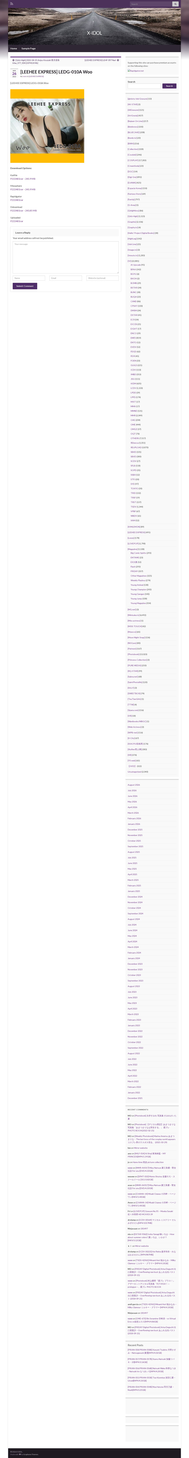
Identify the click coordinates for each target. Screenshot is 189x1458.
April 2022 (132, 1075)
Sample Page (29, 48)
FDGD (133, 351)
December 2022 (135, 1031)
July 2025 (132, 857)
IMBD (133, 374)
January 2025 (134, 891)
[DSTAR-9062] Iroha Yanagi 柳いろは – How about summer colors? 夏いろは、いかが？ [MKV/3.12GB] (151, 1237)
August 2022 (134, 1053)
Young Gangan (137, 594)
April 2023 (132, 1008)
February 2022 (134, 1087)
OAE (133, 420)
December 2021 (135, 1098)
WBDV (134, 516)
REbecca (135, 443)
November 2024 (135, 902)
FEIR (133, 356)
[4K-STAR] (133, 104)
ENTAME (135, 557)
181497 (144, 1228)
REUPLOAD (136, 447)
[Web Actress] (134, 727)
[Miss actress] (134, 620)
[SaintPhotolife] (135, 682)
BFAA (133, 269)
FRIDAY (134, 571)
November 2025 (135, 835)
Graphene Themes (30, 1454)
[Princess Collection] (137, 660)
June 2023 (132, 997)
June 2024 (132, 930)
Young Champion (138, 589)
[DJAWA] (132, 182)
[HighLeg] (132, 238)
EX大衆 (134, 562)
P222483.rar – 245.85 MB (23, 210)
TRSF (133, 497)
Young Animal (137, 585)
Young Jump (136, 598)
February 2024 (134, 952)
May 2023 (132, 1003)
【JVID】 (132, 766)
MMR (133, 415)
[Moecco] (132, 632)
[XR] (130, 755)
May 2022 (132, 1070)
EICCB (134, 324)
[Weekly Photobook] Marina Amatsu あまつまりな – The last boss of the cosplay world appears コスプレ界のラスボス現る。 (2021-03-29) (151, 1139)
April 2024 (132, 941)
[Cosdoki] (132, 154)
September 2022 (135, 1047)
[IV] (129, 261)
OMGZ (134, 429)
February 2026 (134, 818)
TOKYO (134, 488)
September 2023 (135, 980)
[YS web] (132, 760)
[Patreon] (132, 648)
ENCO (134, 333)
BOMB (134, 283)
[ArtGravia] (133, 115)
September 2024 (135, 913)
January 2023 (134, 1025)
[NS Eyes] (132, 643)
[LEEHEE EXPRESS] (36, 76)
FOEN (133, 360)
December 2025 (135, 829)
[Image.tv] (132, 250)
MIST (133, 401)
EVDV (133, 347)
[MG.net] (132, 609)
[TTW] (131, 704)
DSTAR (134, 315)
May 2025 (132, 868)
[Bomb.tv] (132, 138)
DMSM (134, 310)
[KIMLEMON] (134, 526)
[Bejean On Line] (135, 121)
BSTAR (134, 287)
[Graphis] (132, 222)
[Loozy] (131, 538)
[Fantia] (131, 199)
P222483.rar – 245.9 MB (22, 178)
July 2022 (132, 1059)
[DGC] (130, 171)
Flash (133, 566)
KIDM (133, 383)
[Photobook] (133, 654)
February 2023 (134, 1020)
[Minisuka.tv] (133, 615)
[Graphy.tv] (133, 227)
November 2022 (135, 1036)
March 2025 (133, 880)
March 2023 (133, 1014)
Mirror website (141, 1148)
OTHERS (135, 438)
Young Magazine (138, 603)
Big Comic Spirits (138, 553)
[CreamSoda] (134, 166)
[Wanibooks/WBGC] (137, 721)
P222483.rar (16, 199)
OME (133, 424)
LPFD (133, 397)
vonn (25, 76)
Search (131, 81)
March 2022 (133, 1081)
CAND (134, 301)
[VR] (130, 715)
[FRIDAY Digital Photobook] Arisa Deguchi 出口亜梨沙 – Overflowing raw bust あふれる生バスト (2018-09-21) (152, 1272)
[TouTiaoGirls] (134, 699)
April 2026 (132, 807)
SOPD (133, 470)
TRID (133, 493)
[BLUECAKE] (134, 132)
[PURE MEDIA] (134, 665)
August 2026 (134, 785)
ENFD (133, 338)
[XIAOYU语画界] (135, 743)
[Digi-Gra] (132, 177)
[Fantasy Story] (135, 194)
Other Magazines (139, 575)
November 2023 (135, 969)
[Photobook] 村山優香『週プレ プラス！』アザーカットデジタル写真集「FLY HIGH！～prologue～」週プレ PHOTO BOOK (151, 1283)
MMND (134, 411)
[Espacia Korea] (135, 188)
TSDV (133, 506)
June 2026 (132, 796)
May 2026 (132, 801)
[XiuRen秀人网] (135, 749)
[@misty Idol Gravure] (138, 98)
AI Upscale (136, 265)
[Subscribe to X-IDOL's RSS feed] (11, 3)
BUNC (133, 292)
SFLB (133, 465)
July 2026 (132, 790)
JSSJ (133, 379)
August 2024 (134, 919)
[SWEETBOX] (134, 693)
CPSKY (134, 306)
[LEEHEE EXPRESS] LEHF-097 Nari (100, 60)
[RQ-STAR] (133, 671)
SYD (133, 484)
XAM (133, 520)
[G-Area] (132, 205)
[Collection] (133, 149)
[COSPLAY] (133, 160)
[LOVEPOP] (133, 543)
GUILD (134, 365)
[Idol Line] (132, 244)
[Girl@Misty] (133, 210)
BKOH (134, 278)
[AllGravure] (133, 110)
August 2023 (134, 986)
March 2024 (133, 947)
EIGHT (134, 328)
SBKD (133, 452)
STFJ (133, 479)
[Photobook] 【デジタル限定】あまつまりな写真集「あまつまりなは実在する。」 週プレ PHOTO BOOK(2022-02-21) (152, 1127)
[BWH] (131, 143)
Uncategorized (134, 771)
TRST (133, 502)
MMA (133, 406)
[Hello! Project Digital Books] (141, 233)
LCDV (133, 388)
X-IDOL (94, 33)
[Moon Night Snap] (136, 637)
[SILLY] (131, 688)
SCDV (133, 461)
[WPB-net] (133, 732)
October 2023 (134, 975)
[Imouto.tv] (133, 255)
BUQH (134, 296)
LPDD (133, 392)
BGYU (133, 274)
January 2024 (134, 958)
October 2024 (134, 908)
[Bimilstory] (133, 126)
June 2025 (132, 863)
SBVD (133, 456)
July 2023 (132, 992)
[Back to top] (182, 1451)
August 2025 (134, 852)
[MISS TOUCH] (135, 626)
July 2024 (132, 924)
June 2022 (132, 1064)
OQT (133, 433)
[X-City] (131, 738)
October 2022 (134, 1042)
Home (13, 48)
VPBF (133, 511)
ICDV (133, 370)
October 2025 (134, 840)
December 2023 (135, 964)
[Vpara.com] (133, 710)
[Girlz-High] (133, 216)
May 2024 (132, 936)
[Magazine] (133, 549)
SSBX (133, 474)
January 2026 (134, 824)
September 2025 (135, 846)
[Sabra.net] (133, 676)
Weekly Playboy (138, 580)
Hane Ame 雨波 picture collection (148, 1162)
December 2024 (135, 896)
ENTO (133, 342)
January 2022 (134, 1092)
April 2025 (132, 874)
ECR (133, 319)
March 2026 (133, 813)
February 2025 (134, 885)
